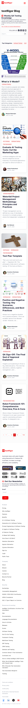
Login (3, 553)
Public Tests (5, 556)
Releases (4, 625)
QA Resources (14, 250)
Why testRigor (6, 511)
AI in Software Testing (8, 520)
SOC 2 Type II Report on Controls (11, 600)
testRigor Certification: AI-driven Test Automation (13, 609)
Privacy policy (5, 685)
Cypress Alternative (7, 547)
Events (4, 628)
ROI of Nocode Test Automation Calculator (11, 666)
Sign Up (4, 550)
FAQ (3, 613)
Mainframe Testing (7, 640)
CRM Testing (5, 646)
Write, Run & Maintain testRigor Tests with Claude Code (12, 662)
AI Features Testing (7, 532)
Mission (4, 568)
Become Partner (6, 577)
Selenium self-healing (8, 649)
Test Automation (7, 144)
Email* (4, 489)
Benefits (4, 517)
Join (5, 498)
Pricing (4, 508)
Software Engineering (8, 193)
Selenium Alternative (8, 541)
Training (4, 673)
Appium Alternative (7, 544)
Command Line (6, 655)
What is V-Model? (11, 81)
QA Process (6, 250)
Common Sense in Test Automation (12, 652)
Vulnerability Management (9, 591)
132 (24, 435)
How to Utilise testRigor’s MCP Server (13, 658)
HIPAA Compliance (7, 597)
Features (4, 514)
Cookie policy (5, 688)
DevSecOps (5, 588)
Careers (4, 571)
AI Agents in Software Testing (10, 529)
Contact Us (5, 574)
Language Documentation (9, 619)
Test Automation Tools (8, 400)
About (4, 565)
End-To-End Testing (7, 634)
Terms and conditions (7, 682)
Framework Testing (7, 637)
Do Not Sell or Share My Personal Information (10, 692)
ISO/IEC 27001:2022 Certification (11, 594)
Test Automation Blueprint (9, 670)
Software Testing (18, 43)
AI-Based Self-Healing (8, 535)
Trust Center (5, 696)
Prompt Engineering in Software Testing (13, 526)
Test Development (7, 253)
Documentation (6, 616)
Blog (3, 580)
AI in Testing (6, 141)
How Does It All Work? (8, 538)
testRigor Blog (11, 11)
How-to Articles (6, 622)
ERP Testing (5, 643)
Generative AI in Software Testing (11, 523)
